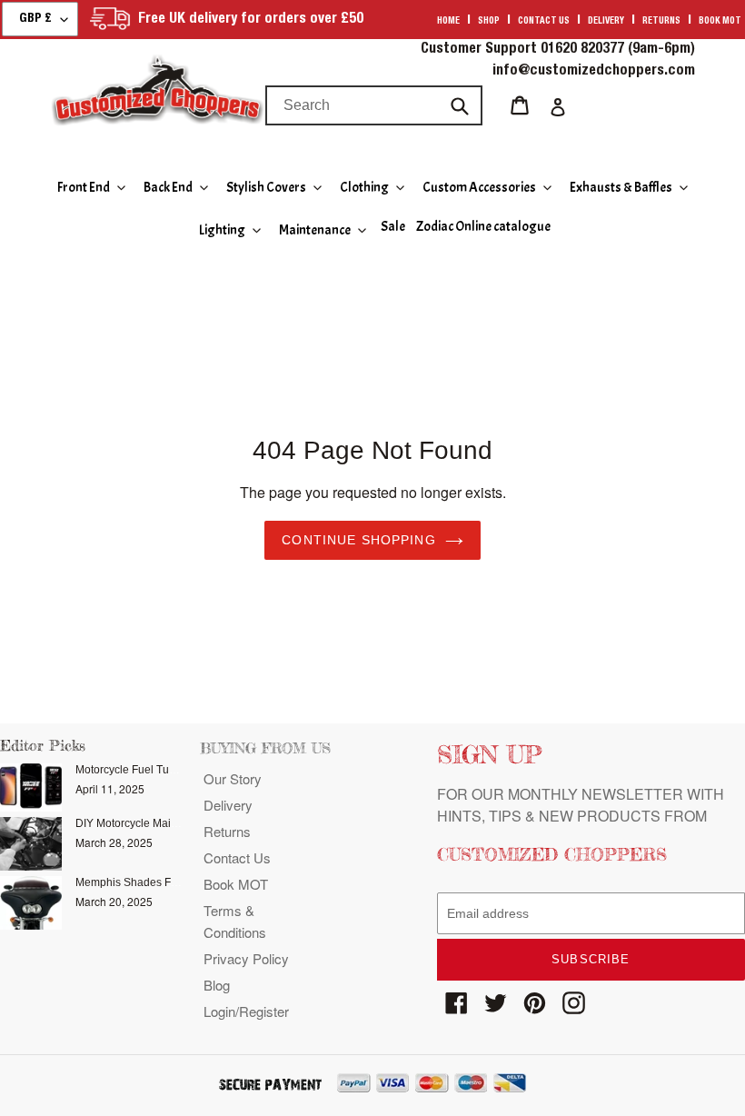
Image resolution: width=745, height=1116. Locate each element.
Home (448, 21)
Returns (661, 21)
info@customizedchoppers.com (593, 72)
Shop (489, 21)
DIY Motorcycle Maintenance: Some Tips (175, 823)
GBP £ (35, 19)
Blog (217, 984)
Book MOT (720, 21)
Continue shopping (358, 540)
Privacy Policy (246, 958)
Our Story (233, 778)
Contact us (544, 21)
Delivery (606, 21)
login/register (246, 1011)
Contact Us (237, 857)
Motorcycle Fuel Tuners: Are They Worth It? (180, 769)
